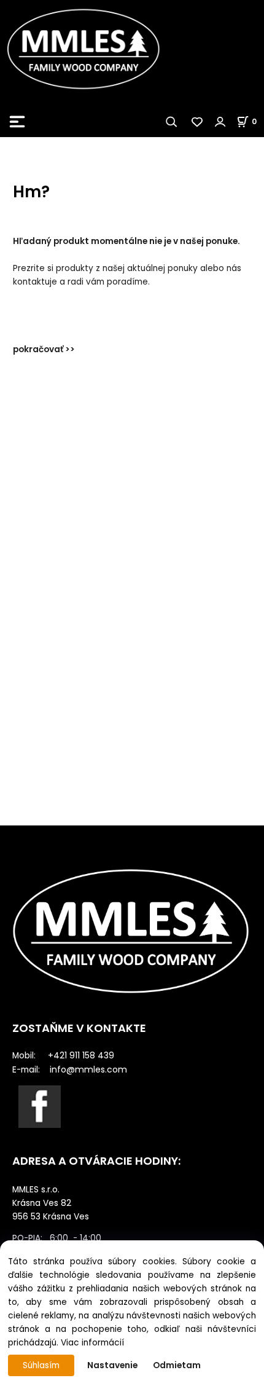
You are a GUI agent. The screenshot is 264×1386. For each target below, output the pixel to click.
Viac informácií (92, 1343)
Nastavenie (112, 1365)
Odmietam (177, 1365)
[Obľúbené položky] (197, 121)
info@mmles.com (88, 1069)
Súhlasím (41, 1365)
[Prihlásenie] (220, 121)
